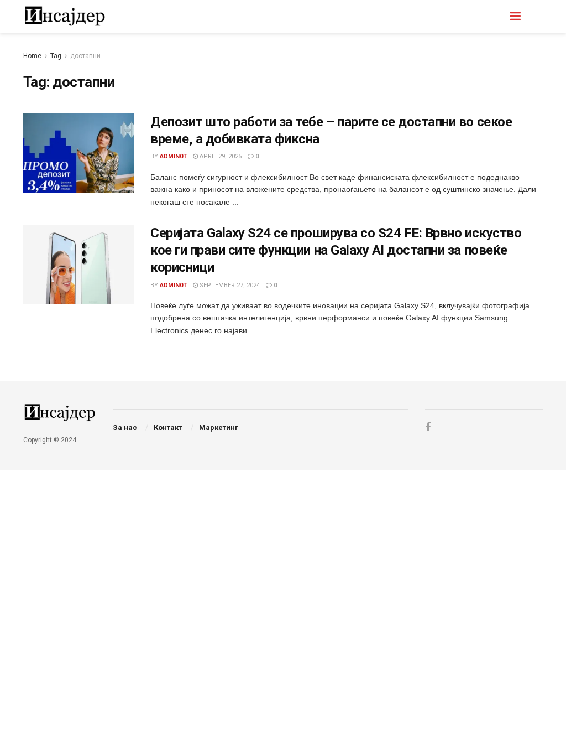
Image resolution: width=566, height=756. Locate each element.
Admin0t (173, 156)
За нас (125, 427)
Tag (55, 56)
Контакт (168, 427)
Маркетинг (218, 427)
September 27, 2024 (229, 285)
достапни (85, 56)
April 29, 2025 (220, 156)
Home (32, 56)
